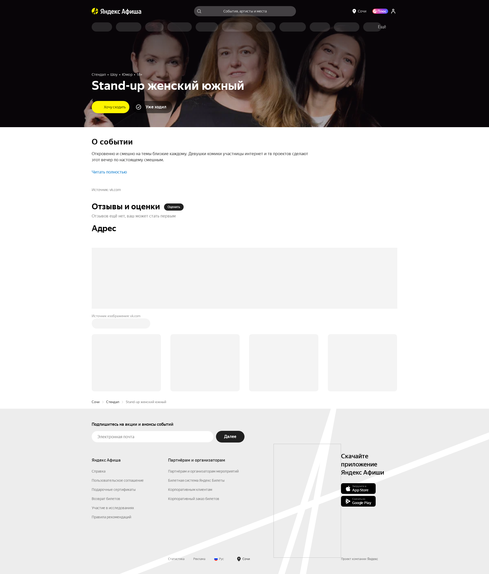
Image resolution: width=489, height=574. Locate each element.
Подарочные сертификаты (114, 412)
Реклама (199, 482)
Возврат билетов (106, 422)
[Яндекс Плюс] (380, 11)
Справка (98, 394)
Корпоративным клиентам (190, 412)
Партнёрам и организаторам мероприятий (203, 394)
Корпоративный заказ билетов (193, 422)
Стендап (112, 325)
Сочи (96, 325)
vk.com (115, 190)
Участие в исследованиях (113, 431)
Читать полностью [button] (109, 172)
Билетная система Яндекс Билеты (196, 403)
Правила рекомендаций (111, 440)
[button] (382, 27)
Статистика (176, 482)
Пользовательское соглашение (118, 403)
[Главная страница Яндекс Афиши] (95, 11)
